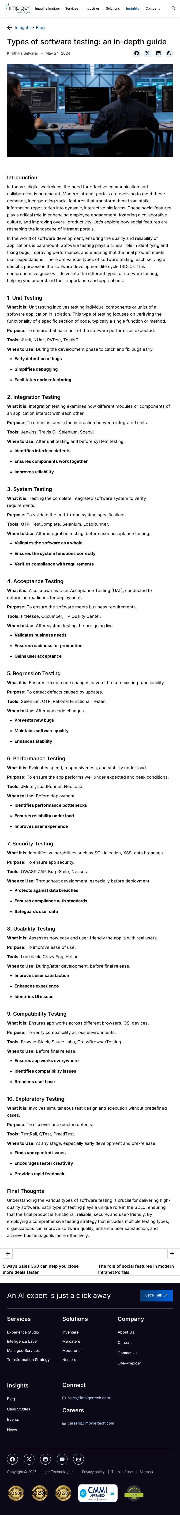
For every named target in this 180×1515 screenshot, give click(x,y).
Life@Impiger (129, 1363)
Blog (11, 1398)
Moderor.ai (72, 1350)
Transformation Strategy (28, 1359)
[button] (136, 53)
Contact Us (127, 1352)
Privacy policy (93, 1472)
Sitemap (146, 1472)
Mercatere (71, 1341)
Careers (124, 1342)
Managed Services (23, 1350)
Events (13, 1419)
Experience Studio (23, 1332)
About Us (126, 1332)
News (12, 1429)
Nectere (69, 1359)
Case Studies (18, 1409)
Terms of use (122, 1472)
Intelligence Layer (22, 1341)
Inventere (70, 1332)
